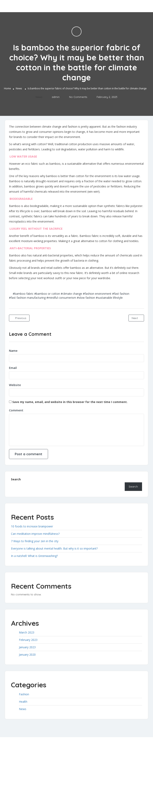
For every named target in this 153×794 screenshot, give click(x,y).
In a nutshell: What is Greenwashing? (34, 556)
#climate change (71, 294)
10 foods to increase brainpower (32, 526)
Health (23, 701)
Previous (20, 318)
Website (15, 385)
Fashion (24, 694)
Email (13, 368)
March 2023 (26, 632)
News (19, 88)
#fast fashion (120, 294)
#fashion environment (97, 294)
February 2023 (28, 640)
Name (13, 351)
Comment (16, 410)
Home (7, 88)
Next (135, 318)
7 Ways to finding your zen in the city (34, 541)
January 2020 (27, 654)
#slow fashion (86, 297)
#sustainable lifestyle (109, 297)
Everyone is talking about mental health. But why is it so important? (54, 548)
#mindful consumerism (61, 297)
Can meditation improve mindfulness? (35, 534)
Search (16, 479)
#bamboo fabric (23, 294)
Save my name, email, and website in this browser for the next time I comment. (70, 402)
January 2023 (27, 647)
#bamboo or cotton (47, 294)
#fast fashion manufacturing (27, 297)
